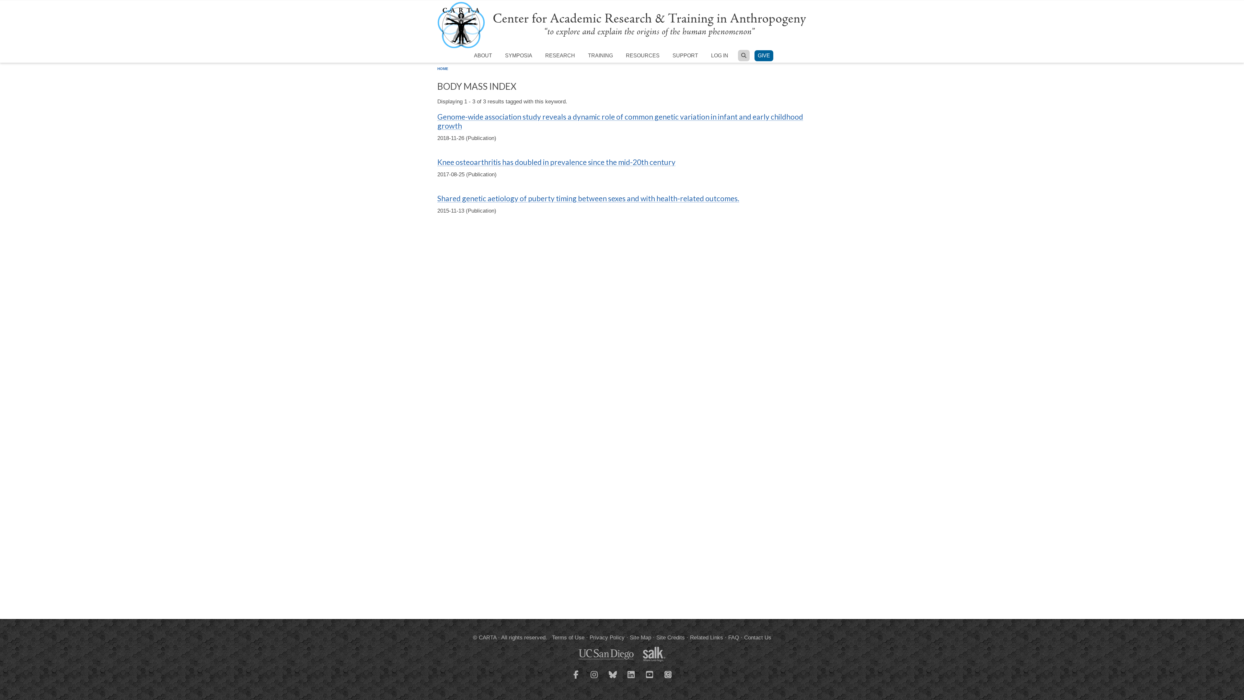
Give (764, 55)
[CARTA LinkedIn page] (631, 679)
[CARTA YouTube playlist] (650, 679)
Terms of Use (568, 638)
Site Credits (670, 638)
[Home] (622, 25)
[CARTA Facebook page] (576, 679)
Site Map (640, 638)
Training (600, 55)
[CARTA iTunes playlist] (668, 674)
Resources (643, 55)
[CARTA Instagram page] (594, 679)
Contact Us (757, 638)
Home (442, 69)
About (483, 55)
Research (560, 55)
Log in (719, 55)
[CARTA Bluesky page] (613, 679)
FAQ (733, 638)
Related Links (706, 638)
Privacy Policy (607, 638)
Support (685, 55)
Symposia (518, 55)
